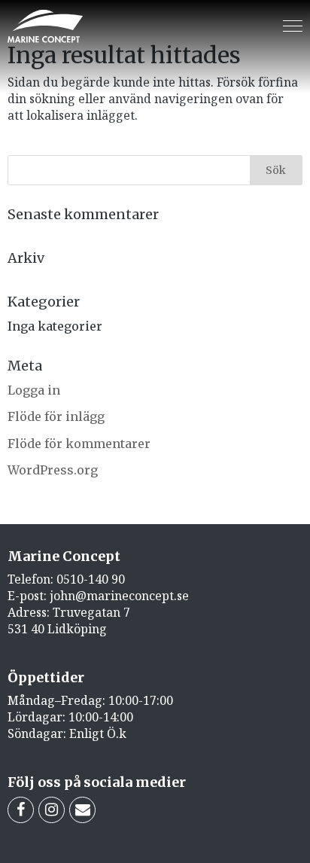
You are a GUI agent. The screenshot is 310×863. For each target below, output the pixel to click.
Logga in (34, 390)
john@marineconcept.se (119, 595)
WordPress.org (53, 469)
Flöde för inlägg (56, 416)
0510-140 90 (90, 579)
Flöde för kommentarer (79, 443)
